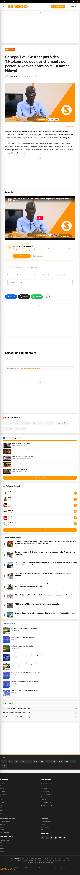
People (2, 797)
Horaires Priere (45, 791)
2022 (29, 762)
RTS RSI (2, 851)
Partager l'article (38, 256)
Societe (2, 786)
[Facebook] (67, 1)
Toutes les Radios (4, 840)
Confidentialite (45, 827)
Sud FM (2, 848)
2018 (54, 762)
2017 (60, 762)
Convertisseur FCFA (46, 783)
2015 (73, 762)
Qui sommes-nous (46, 822)
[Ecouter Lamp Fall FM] (75, 523)
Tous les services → (46, 805)
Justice (2, 789)
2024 (16, 762)
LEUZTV (2, 830)
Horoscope (44, 800)
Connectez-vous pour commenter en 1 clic (32, 369)
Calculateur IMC (45, 797)
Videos (2, 811)
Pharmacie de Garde (46, 794)
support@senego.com (63, 860)
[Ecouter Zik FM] (75, 499)
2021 (35, 762)
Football (2, 802)
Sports (2, 800)
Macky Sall (10, 267)
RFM (1, 843)
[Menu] (3, 6)
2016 (66, 762)
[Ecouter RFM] (75, 493)
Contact (43, 824)
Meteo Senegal (45, 786)
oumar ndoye (20, 267)
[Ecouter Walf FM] (75, 511)
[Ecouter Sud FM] (75, 505)
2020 (41, 762)
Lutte (1, 805)
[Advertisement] (40, 28)
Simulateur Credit (46, 802)
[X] (47, 837)
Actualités (10, 49)
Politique (2, 783)
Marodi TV (2, 824)
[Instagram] (55, 837)
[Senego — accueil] (18, 6)
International (3, 794)
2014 (4, 766)
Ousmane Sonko (32, 267)
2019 (48, 762)
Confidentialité (49, 862)
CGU (42, 830)
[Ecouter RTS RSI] (75, 517)
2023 (23, 762)
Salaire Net (44, 789)
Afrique (2, 813)
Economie (2, 791)
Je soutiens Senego (22, 256)
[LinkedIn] (60, 837)
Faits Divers (3, 808)
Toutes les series (40, 478)
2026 (4, 762)
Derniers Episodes (5, 822)
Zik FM (1, 846)
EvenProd (2, 827)
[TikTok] (77, 1)
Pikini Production (4, 833)
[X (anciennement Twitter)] (70, 1)
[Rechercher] (48, 6)
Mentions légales (38, 862)
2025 (10, 762)
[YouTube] (74, 1)
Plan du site (30, 862)
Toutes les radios (40, 530)
